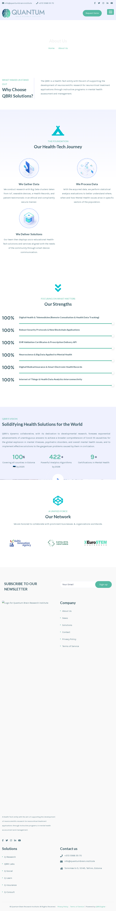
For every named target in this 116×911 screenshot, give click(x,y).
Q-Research (10, 857)
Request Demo (92, 13)
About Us (67, 611)
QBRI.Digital (100, 907)
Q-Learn (8, 878)
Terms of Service (70, 646)
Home (51, 48)
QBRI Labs (9, 864)
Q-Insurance (10, 885)
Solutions (67, 625)
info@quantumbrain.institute (18, 3)
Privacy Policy (69, 639)
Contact (66, 632)
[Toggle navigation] (110, 12)
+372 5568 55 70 (46, 3)
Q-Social (8, 871)
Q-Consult (9, 892)
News (65, 618)
